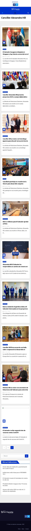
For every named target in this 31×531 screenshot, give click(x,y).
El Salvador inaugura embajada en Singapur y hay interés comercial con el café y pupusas (15, 54)
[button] (28, 13)
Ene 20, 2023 (7, 99)
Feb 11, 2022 (7, 311)
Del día (4, 49)
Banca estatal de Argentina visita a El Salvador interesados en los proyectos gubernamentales (15, 309)
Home (19, 528)
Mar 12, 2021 (7, 435)
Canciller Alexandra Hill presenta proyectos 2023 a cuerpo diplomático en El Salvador (15, 97)
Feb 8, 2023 (7, 56)
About (23, 528)
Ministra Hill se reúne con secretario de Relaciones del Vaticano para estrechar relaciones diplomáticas (15, 390)
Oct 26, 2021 (7, 352)
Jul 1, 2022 (6, 226)
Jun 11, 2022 (7, 269)
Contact (27, 528)
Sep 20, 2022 (7, 186)
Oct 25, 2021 (7, 392)
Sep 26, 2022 (7, 143)
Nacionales (5, 218)
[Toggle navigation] (15, 12)
